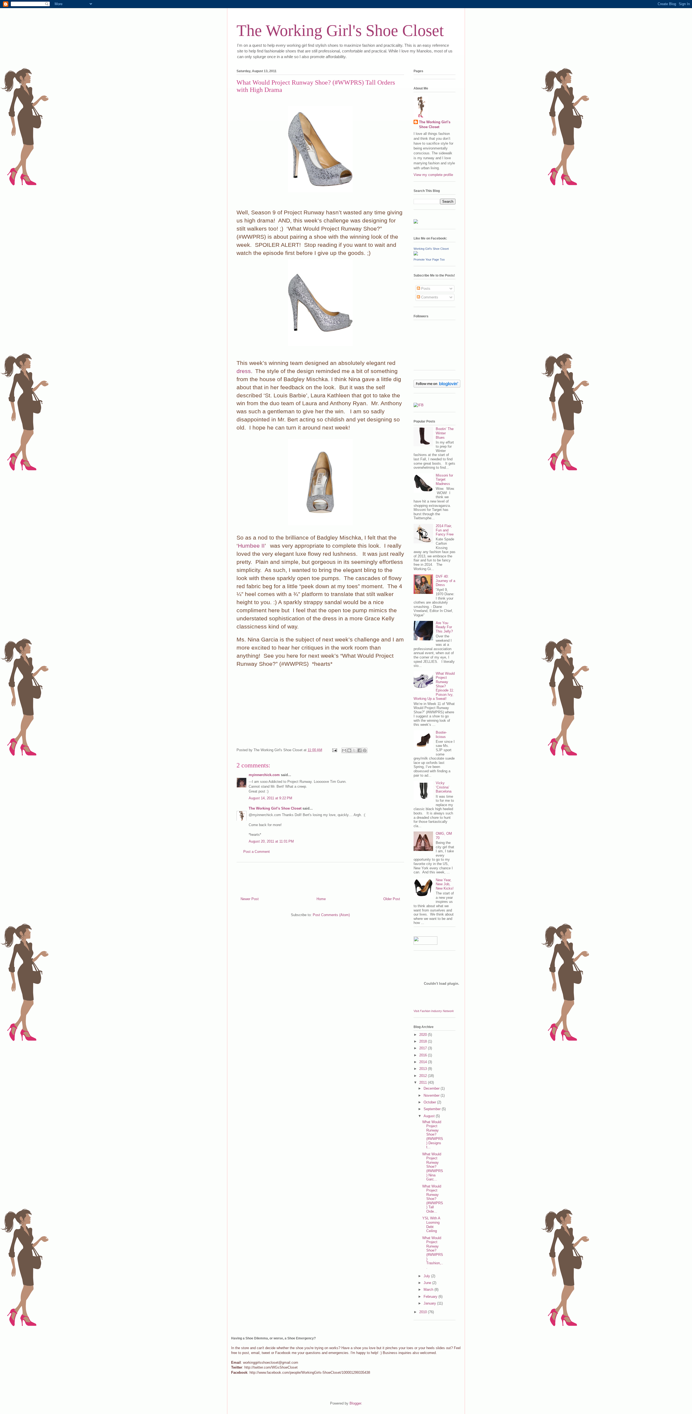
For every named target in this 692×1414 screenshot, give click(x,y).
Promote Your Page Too (429, 259)
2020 (423, 1035)
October (430, 1102)
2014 (423, 1062)
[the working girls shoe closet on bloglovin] (437, 386)
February (431, 1297)
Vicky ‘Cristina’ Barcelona (443, 787)
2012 (423, 1076)
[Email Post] (334, 750)
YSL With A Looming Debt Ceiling (431, 1224)
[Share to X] (354, 750)
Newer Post (250, 899)
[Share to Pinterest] (364, 750)
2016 (423, 1055)
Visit (434, 1011)
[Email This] (344, 750)
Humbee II (251, 546)
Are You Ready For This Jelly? (444, 627)
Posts (425, 289)
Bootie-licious (441, 734)
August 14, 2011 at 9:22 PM (270, 798)
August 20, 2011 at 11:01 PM (271, 841)
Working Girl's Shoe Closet (431, 248)
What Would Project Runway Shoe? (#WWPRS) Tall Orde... (432, 1199)
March (429, 1289)
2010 (423, 1312)
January (430, 1303)
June (428, 1283)
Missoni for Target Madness (444, 479)
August (430, 1116)
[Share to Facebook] (359, 750)
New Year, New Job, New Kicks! (445, 884)
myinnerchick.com (264, 775)
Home (321, 899)
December (432, 1088)
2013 (423, 1069)
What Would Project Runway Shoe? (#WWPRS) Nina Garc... (432, 1167)
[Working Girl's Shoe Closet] (416, 254)
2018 (423, 1041)
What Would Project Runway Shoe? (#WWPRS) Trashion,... (432, 1252)
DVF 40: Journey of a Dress (445, 580)
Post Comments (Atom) (331, 915)
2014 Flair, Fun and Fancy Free (445, 530)
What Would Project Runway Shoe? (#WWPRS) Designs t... (432, 1134)
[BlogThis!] (349, 750)
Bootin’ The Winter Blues (445, 433)
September (433, 1109)
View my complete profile (433, 175)
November (432, 1095)
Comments (429, 297)
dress (244, 371)
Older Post (391, 899)
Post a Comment (256, 852)
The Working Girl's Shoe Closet (340, 30)
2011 (423, 1082)
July (427, 1276)
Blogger (355, 1403)
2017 (423, 1048)
